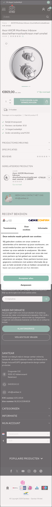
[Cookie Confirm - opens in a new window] (38, 220)
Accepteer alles (26, 278)
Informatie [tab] (43, 228)
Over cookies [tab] (26, 228)
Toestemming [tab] (9, 228)
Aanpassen (26, 285)
